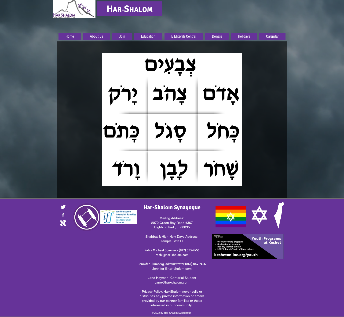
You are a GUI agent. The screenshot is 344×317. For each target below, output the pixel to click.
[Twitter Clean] (63, 207)
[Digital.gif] (63, 223)
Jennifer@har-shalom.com (172, 268)
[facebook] (63, 215)
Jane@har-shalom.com (172, 282)
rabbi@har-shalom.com (172, 255)
